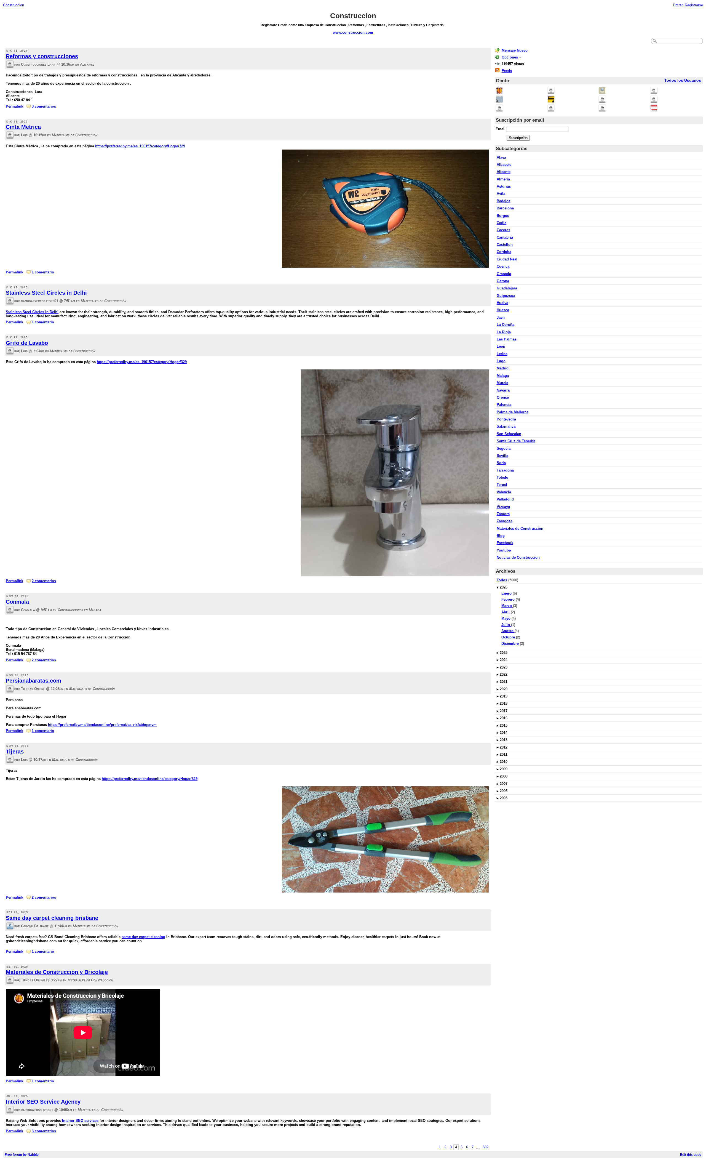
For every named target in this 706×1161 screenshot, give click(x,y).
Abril (506, 612)
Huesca (503, 310)
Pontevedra (506, 419)
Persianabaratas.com (33, 681)
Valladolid (505, 499)
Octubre (508, 637)
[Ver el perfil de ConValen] (499, 108)
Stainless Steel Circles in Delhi (46, 293)
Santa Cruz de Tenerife (516, 441)
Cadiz (501, 223)
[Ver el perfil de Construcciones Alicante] (551, 108)
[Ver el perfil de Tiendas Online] (10, 689)
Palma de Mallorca (512, 412)
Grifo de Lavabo (27, 343)
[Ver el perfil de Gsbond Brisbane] (10, 926)
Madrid (503, 368)
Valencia (504, 492)
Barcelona (505, 208)
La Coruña (505, 325)
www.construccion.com (353, 32)
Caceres (503, 230)
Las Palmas (507, 339)
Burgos (503, 216)
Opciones (510, 57)
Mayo (506, 618)
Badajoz (503, 201)
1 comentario (43, 272)
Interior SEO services (80, 1121)
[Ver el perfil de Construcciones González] (654, 91)
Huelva (502, 303)
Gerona (503, 281)
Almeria (503, 179)
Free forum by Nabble (22, 1154)
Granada (504, 274)
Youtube (504, 550)
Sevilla (502, 456)
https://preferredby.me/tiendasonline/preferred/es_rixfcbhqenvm (102, 725)
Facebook (505, 543)
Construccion (13, 5)
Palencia (504, 405)
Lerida (502, 354)
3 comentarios (44, 106)
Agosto (508, 631)
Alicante (503, 172)
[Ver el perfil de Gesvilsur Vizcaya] (654, 108)
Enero (507, 593)
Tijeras (15, 752)
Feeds (507, 71)
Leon (501, 346)
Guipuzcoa (506, 296)
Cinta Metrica (23, 127)
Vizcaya (503, 507)
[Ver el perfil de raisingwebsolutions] (10, 1110)
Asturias (504, 186)
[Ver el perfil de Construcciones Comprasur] (602, 91)
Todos (502, 580)
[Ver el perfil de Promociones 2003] (551, 100)
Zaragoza (504, 521)
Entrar (678, 5)
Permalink (14, 106)
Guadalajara (507, 288)
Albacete (504, 165)
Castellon (505, 245)
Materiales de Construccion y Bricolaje (57, 972)
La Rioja (504, 332)
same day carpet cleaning (143, 937)
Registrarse (694, 5)
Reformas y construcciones (42, 56)
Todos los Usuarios (682, 80)
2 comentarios (44, 581)
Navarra (503, 390)
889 (485, 1147)
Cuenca (503, 266)
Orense (503, 397)
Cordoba (504, 252)
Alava (501, 157)
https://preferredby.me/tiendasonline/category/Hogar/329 (149, 779)
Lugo (501, 361)
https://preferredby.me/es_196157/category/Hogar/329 (140, 146)
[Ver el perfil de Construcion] (499, 91)
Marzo (507, 606)
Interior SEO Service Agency (43, 1102)
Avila (501, 193)
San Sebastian (509, 434)
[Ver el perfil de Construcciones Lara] (10, 65)
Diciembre (510, 643)
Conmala (17, 602)
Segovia (503, 448)
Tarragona (505, 470)
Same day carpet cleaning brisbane (52, 918)
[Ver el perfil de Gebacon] (602, 108)
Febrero (508, 599)
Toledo (502, 477)
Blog (501, 536)
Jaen (501, 317)
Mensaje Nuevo (515, 50)
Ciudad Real (507, 259)
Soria (501, 463)
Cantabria (505, 237)
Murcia (502, 383)
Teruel (502, 485)
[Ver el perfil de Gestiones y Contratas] (499, 100)
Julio (506, 625)
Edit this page (690, 1154)
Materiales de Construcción (520, 528)
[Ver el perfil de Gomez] (602, 100)
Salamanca (506, 426)
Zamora (503, 514)
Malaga (503, 376)
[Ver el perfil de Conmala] (10, 610)
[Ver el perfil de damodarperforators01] (10, 301)
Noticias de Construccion (518, 557)
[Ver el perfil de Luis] (10, 136)
